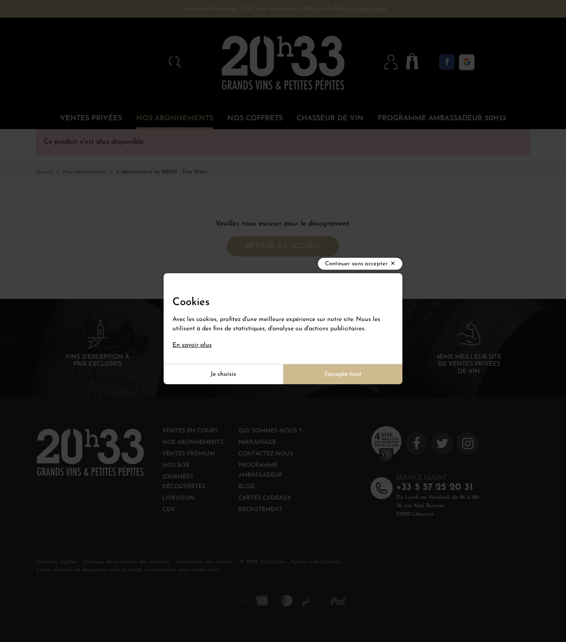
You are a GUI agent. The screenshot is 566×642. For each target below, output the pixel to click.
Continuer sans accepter (356, 264)
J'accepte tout (342, 374)
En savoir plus (192, 345)
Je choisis (223, 374)
